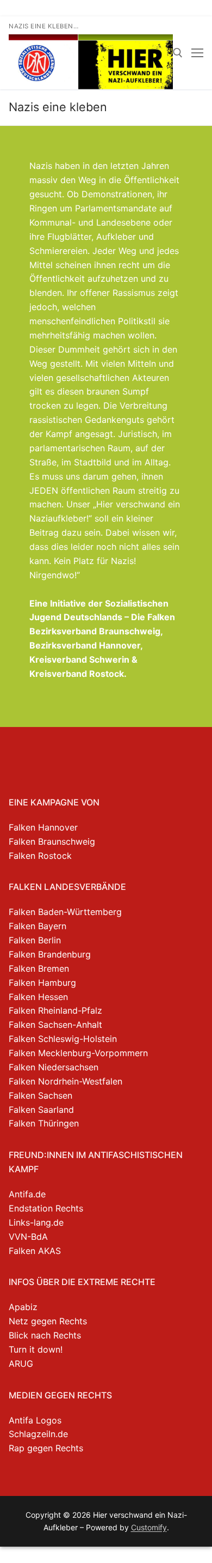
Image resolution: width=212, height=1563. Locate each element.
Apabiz (23, 1306)
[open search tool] (178, 53)
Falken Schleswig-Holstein (63, 1038)
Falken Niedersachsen (53, 1067)
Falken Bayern (37, 925)
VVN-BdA (28, 1236)
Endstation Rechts (46, 1208)
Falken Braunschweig (52, 841)
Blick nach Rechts (45, 1335)
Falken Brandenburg (50, 954)
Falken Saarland (41, 1109)
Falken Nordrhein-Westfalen (65, 1081)
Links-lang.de (36, 1222)
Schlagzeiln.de (38, 1433)
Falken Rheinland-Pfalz (55, 1010)
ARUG (21, 1363)
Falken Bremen (39, 968)
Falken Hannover (43, 827)
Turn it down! (36, 1349)
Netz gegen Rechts (48, 1321)
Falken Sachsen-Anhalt (55, 1024)
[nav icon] (197, 52)
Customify (149, 1527)
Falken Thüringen (44, 1123)
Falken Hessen (38, 996)
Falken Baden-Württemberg (65, 911)
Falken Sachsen (40, 1095)
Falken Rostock (40, 855)
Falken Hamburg (42, 982)
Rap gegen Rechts (46, 1448)
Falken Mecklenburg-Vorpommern (78, 1052)
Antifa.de (27, 1194)
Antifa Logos (35, 1420)
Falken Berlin (35, 940)
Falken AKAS (35, 1250)
